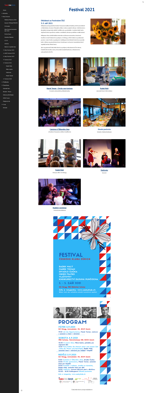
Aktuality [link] (5, 13)
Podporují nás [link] (6, 101)
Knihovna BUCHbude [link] (8, 95)
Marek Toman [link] (9, 75)
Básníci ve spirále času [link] (10, 47)
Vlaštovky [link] (8, 72)
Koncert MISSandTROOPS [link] (11, 23)
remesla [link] (7, 43)
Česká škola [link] (6, 85)
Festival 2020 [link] (8, 79)
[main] (82, 9)
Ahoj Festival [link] (6, 16)
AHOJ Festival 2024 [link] (10, 53)
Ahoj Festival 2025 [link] (9, 50)
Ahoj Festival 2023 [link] (9, 56)
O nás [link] (4, 104)
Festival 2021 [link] (8, 63)
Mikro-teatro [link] (9, 69)
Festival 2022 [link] (8, 59)
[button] (143, 2)
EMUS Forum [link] (6, 98)
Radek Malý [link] (9, 66)
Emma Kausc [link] (8, 34)
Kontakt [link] (5, 107)
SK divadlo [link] (7, 26)
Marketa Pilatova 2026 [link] (10, 19)
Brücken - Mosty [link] (7, 91)
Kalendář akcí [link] (6, 88)
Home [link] (4, 10)
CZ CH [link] (6, 40)
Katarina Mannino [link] (9, 37)
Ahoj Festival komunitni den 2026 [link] (11, 30)
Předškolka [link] (6, 82)
